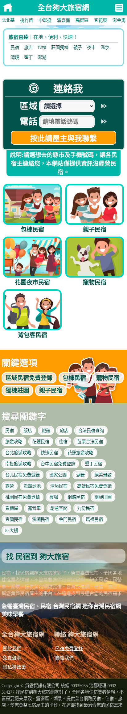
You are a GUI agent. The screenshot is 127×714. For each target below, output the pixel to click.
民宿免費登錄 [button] (29, 378)
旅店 (28, 47)
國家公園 (58, 475)
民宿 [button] (74, 378)
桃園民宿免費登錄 (22, 497)
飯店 (27, 430)
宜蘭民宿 (14, 519)
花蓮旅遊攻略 (80, 452)
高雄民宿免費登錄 (94, 486)
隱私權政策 (14, 667)
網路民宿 (76, 497)
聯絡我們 (64, 657)
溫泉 (104, 47)
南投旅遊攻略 (18, 463)
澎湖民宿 (40, 519)
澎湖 (42, 57)
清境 (14, 57)
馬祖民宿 (94, 519)
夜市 (91, 47)
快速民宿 (49, 452)
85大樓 (11, 530)
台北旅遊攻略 (18, 452)
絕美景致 (103, 475)
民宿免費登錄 (69, 648)
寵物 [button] (108, 378)
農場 (53, 497)
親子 (77, 47)
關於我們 (12, 648)
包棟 (42, 47)
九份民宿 (85, 508)
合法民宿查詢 (91, 430)
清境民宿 (59, 486)
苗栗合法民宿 (90, 441)
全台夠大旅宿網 (8, 8)
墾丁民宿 (93, 463)
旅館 (46, 430)
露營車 (34, 508)
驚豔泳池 (32, 486)
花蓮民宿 (40, 441)
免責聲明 (12, 657)
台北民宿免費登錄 (22, 475)
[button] (8, 20)
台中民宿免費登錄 (58, 463)
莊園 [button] (17, 390)
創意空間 (59, 508)
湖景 (80, 475)
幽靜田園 (103, 497)
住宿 (63, 441)
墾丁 (28, 57)
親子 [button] (51, 390)
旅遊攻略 (14, 441)
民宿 (14, 47)
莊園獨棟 (59, 47)
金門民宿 (67, 519)
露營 (9, 486)
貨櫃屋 (11, 508)
